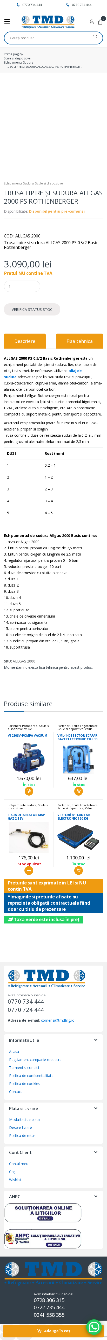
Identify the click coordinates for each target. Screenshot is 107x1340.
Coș (12, 1171)
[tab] (25, 341)
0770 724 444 (81, 5)
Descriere (24, 341)
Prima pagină (13, 54)
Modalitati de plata (24, 1119)
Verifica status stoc (32, 309)
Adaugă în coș (57, 1330)
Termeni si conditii (24, 1067)
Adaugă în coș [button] (29, 791)
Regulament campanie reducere (35, 1059)
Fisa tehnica (79, 341)
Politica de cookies (24, 1083)
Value (28, 729)
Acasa (14, 1051)
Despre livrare (20, 1127)
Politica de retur (22, 1135)
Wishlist (15, 1179)
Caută (95, 38)
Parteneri (14, 726)
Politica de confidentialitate (31, 1075)
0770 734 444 (32, 5)
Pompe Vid (29, 726)
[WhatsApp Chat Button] (94, 1327)
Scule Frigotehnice (84, 726)
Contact (15, 1091)
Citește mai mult (29, 870)
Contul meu (18, 1163)
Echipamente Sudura (18, 62)
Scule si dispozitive (17, 58)
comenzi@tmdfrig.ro (58, 1020)
